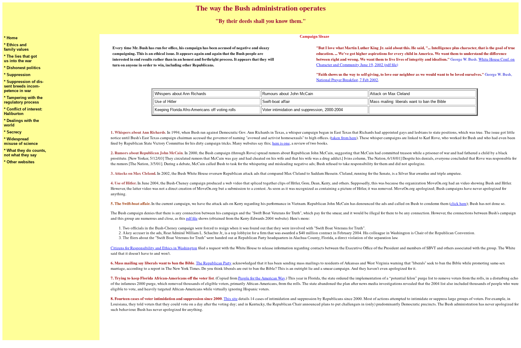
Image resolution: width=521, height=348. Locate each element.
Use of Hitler (165, 101)
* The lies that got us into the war (20, 58)
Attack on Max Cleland (390, 93)
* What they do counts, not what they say (25, 152)
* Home (10, 38)
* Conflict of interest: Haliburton (23, 111)
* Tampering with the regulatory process (23, 99)
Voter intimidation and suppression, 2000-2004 (302, 109)
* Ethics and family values (16, 47)
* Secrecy (12, 132)
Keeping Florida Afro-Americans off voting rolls (195, 109)
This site (231, 298)
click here (458, 203)
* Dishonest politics (22, 67)
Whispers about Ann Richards (180, 93)
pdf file (191, 218)
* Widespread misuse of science (21, 141)
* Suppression (17, 74)
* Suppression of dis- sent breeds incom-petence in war (23, 86)
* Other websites (19, 162)
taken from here (343, 137)
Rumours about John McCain (287, 93)
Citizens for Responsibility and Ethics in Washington (154, 248)
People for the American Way (261, 278)
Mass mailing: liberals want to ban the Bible (408, 101)
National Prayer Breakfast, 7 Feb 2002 (347, 79)
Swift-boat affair (276, 101)
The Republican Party (214, 263)
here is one (281, 143)
